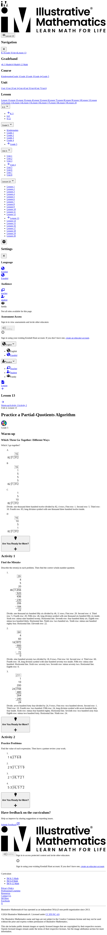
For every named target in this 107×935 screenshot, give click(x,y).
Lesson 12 (11, 214)
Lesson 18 (11, 231)
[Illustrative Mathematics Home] (53, 17)
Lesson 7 (11, 202)
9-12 (9, 118)
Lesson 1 (11, 186)
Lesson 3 (11, 191)
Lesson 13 (6, 182)
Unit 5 (9, 167)
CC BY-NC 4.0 (52, 914)
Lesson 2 (11, 189)
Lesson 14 (11, 221)
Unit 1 (9, 156)
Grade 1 (10, 133)
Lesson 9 (11, 207)
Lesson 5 (11, 196)
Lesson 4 (11, 194)
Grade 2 (10, 135)
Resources (5, 893)
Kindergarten (12, 130)
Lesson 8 (11, 204)
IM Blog (5, 898)
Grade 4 (10, 140)
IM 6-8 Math (12, 881)
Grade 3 (10, 138)
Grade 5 (5, 125)
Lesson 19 (11, 233)
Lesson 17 (11, 228)
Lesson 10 (11, 209)
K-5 (3, 107)
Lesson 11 (11, 212)
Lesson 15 (11, 223)
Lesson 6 (11, 199)
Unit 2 (9, 158)
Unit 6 (9, 170)
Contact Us (6, 896)
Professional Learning (10, 891)
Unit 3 (9, 161)
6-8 (8, 116)
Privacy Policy (7, 888)
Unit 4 (4, 151)
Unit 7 (9, 172)
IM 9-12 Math (13, 883)
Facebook (5, 901)
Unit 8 (9, 175)
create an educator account (77, 338)
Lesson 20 (11, 236)
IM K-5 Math (13, 878)
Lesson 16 (11, 226)
